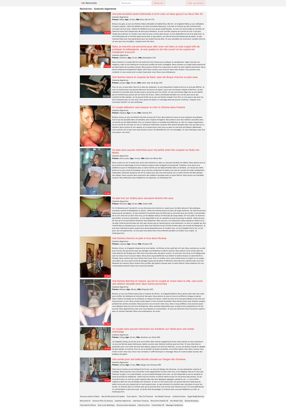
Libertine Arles (144, 405)
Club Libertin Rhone (88, 405)
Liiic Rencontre (89, 3)
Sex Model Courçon (163, 396)
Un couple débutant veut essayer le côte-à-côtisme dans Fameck (148, 107)
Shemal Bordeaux (192, 401)
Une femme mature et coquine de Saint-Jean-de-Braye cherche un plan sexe (155, 77)
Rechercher (158, 3)
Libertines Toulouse (141, 401)
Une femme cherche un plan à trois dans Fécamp (139, 238)
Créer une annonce (196, 3)
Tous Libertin (131, 396)
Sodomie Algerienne (123, 401)
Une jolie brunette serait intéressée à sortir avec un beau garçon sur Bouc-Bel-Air (157, 14)
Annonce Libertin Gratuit (89, 396)
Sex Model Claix (176, 401)
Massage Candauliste (174, 405)
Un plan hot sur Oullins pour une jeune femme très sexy (142, 198)
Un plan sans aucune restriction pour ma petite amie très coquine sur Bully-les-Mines (156, 151)
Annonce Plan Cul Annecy (102, 401)
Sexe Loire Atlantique (106, 405)
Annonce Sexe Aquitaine (126, 405)
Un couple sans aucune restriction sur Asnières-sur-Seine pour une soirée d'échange (153, 330)
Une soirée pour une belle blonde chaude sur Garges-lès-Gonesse (149, 359)
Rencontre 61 (85, 401)
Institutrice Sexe (178, 396)
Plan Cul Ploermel (146, 396)
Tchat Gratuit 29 (157, 405)
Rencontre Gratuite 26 (159, 401)
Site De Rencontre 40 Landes (113, 396)
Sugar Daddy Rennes (195, 396)
